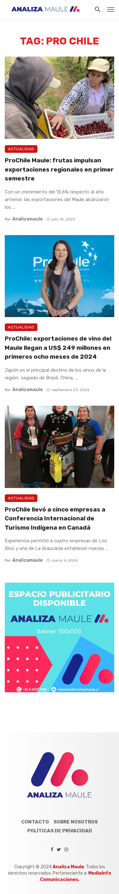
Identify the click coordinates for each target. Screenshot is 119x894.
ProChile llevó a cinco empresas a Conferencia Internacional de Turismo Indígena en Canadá (55, 518)
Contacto (35, 822)
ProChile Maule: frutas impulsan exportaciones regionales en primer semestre (59, 169)
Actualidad (21, 149)
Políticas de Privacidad (59, 831)
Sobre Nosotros (76, 822)
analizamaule (27, 219)
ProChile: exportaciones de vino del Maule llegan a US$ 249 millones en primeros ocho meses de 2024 (58, 347)
